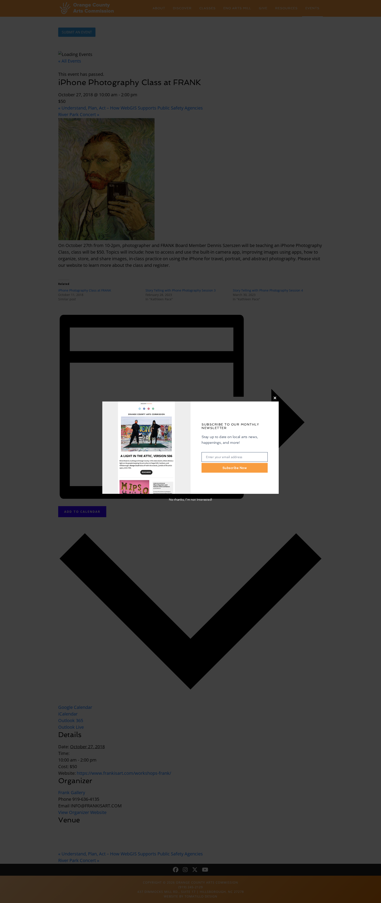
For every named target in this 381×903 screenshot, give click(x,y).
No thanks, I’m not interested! (190, 499)
